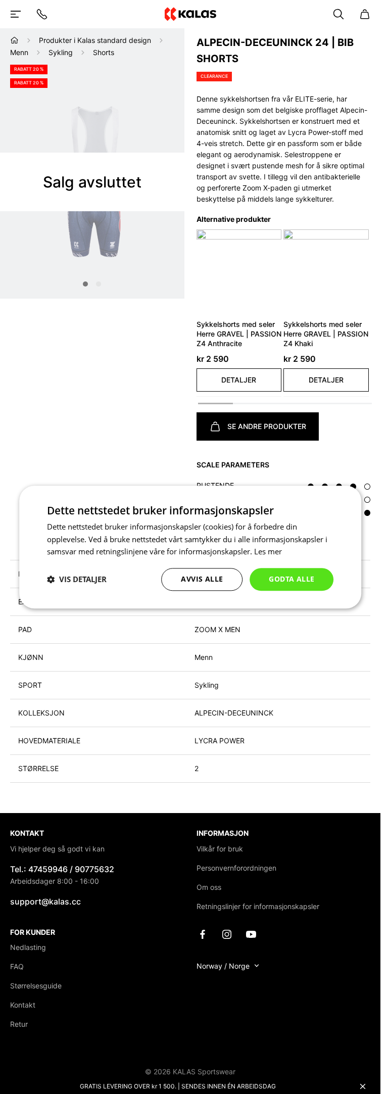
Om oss (209, 887)
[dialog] (190, 547)
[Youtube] (251, 933)
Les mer (268, 552)
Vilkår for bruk (220, 848)
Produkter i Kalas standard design (95, 40)
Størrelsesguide (36, 985)
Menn (19, 52)
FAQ (17, 966)
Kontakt (22, 1005)
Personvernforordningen (236, 868)
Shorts (103, 52)
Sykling (60, 52)
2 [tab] (98, 284)
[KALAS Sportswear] (190, 14)
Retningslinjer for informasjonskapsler (258, 906)
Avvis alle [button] (202, 579)
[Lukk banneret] (362, 1086)
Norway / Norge (223, 966)
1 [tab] (85, 284)
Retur (19, 1024)
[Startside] (14, 40)
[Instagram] (227, 933)
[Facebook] (203, 933)
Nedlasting (28, 947)
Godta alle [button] (291, 579)
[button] (239, 380)
